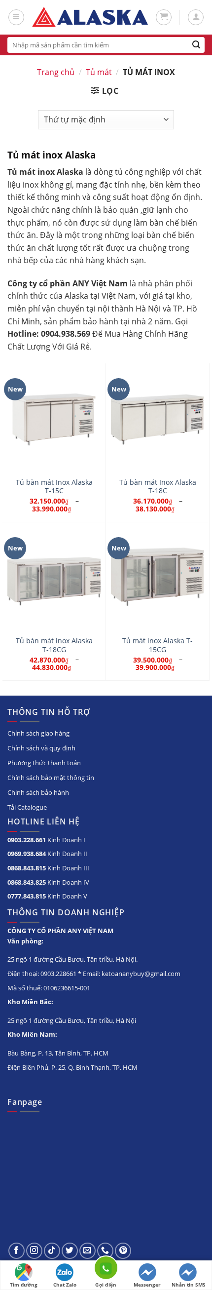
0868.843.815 (26, 867)
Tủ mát (99, 72)
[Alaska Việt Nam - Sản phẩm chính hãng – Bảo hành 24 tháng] (90, 17)
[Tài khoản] (196, 17)
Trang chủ (55, 72)
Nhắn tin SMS (189, 1284)
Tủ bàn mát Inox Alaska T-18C (157, 486)
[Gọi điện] (106, 1269)
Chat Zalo (64, 1284)
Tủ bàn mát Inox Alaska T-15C (54, 486)
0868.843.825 (26, 882)
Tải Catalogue (27, 807)
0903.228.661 (26, 839)
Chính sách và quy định (41, 747)
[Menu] (16, 17)
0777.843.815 (26, 896)
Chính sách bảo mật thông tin (50, 777)
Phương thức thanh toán (44, 762)
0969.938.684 (26, 853)
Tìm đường (23, 1284)
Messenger (147, 1284)
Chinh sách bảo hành (38, 792)
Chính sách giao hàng (38, 733)
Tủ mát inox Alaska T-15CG (157, 645)
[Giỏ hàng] (164, 17)
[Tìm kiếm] (196, 45)
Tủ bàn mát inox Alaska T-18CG (54, 645)
